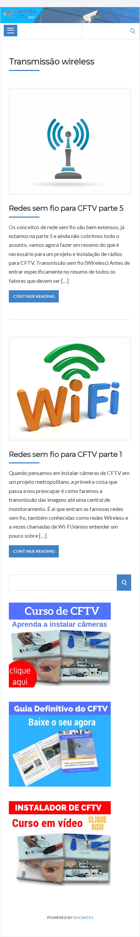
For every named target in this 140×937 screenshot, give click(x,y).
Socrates (83, 917)
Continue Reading (34, 296)
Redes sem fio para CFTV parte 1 (65, 454)
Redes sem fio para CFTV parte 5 (66, 208)
